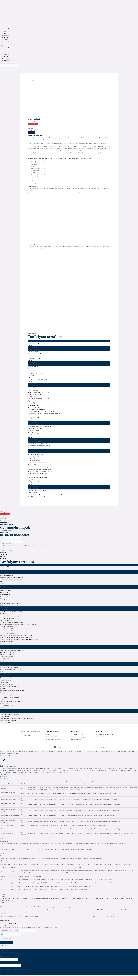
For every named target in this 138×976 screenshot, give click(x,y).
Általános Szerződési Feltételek (52, 739)
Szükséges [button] (3, 774)
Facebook (3, 558)
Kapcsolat (6, 35)
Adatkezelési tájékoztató (51, 736)
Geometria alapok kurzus (77, 734)
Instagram (3, 554)
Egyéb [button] (2, 902)
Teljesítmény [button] (3, 854)
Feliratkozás (6, 550)
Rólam (5, 31)
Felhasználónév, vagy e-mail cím (9, 930)
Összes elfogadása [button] (14, 756)
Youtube (2, 556)
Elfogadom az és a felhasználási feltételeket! (24, 545)
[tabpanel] (69, 310)
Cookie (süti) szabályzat (50, 737)
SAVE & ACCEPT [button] (4, 921)
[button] (69, 46)
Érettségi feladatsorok (76, 739)
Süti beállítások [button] (4, 756)
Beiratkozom (31, 132)
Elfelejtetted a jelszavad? (7, 946)
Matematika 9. (74, 736)
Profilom (5, 37)
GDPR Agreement (5, 543)
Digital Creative (105, 747)
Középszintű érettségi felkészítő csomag (80, 737)
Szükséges (4, 776)
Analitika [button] (2, 860)
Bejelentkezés (7, 41)
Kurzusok (6, 29)
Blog (4, 33)
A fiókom (6, 39)
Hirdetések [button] (3, 894)
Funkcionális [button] (3, 839)
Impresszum (48, 734)
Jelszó (2, 934)
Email (2, 541)
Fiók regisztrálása (5, 954)
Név (1, 537)
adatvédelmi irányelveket (20, 545)
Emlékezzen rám (6, 938)
